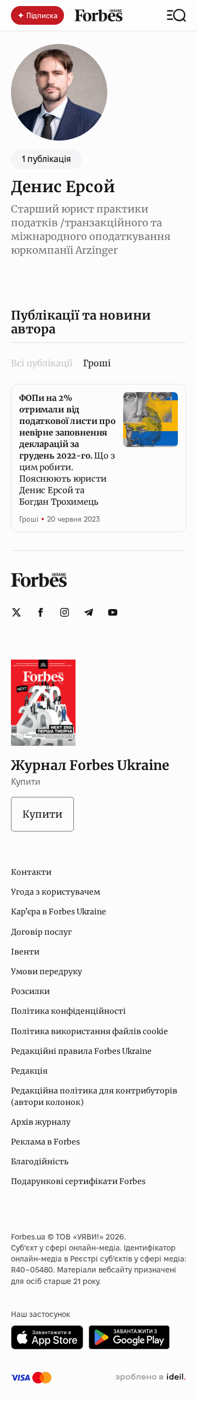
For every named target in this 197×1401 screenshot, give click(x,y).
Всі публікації (41, 363)
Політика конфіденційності (68, 1011)
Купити (42, 814)
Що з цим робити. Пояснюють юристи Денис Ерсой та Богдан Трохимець (67, 450)
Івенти (25, 952)
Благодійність (39, 1161)
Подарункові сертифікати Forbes (78, 1181)
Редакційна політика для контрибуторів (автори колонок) (94, 1096)
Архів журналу (41, 1122)
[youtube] (113, 612)
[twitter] (16, 612)
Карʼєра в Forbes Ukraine (58, 912)
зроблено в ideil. (150, 1377)
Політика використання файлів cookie (89, 1031)
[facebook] (40, 612)
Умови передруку (46, 971)
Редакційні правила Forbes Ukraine (81, 1051)
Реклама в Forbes (45, 1142)
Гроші (28, 519)
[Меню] (176, 15)
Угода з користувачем (55, 892)
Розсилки (30, 991)
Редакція (29, 1071)
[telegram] (89, 612)
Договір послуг (41, 932)
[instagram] (65, 612)
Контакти (31, 872)
